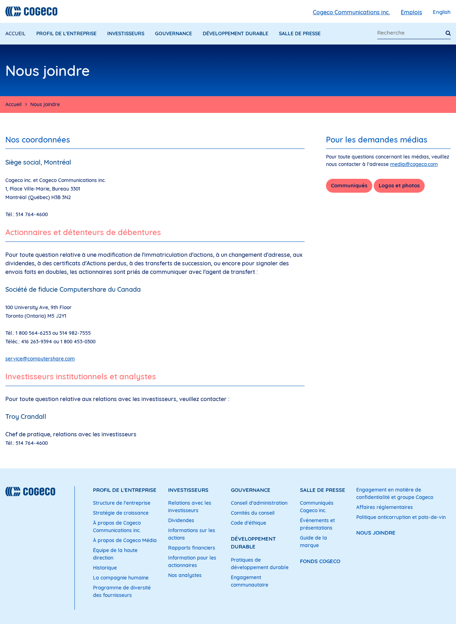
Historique (105, 568)
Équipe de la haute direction (115, 554)
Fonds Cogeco (320, 561)
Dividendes (181, 520)
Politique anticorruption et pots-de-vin (401, 517)
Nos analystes (185, 575)
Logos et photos (399, 185)
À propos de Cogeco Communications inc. (117, 527)
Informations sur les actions (191, 534)
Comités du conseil (253, 513)
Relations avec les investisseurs (189, 507)
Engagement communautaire (249, 581)
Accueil (15, 33)
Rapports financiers (191, 548)
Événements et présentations (317, 524)
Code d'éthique (248, 523)
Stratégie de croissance (121, 513)
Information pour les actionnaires (192, 561)
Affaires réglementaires (384, 507)
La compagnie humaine (121, 577)
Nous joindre (375, 532)
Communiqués (349, 185)
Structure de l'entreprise (121, 503)
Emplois (411, 12)
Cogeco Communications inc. (351, 12)
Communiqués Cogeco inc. (316, 507)
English (442, 12)
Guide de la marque (313, 541)
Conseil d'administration (259, 503)
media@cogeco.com (414, 164)
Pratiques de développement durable (260, 564)
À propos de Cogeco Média (125, 540)
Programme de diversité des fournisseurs (122, 591)
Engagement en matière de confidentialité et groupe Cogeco (394, 493)
